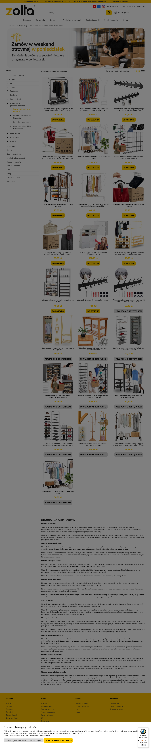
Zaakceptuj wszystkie (58, 740)
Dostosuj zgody (36, 740)
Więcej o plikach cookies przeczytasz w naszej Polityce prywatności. (27, 735)
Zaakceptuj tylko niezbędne (15, 740)
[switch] (143, 745)
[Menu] (147, 728)
